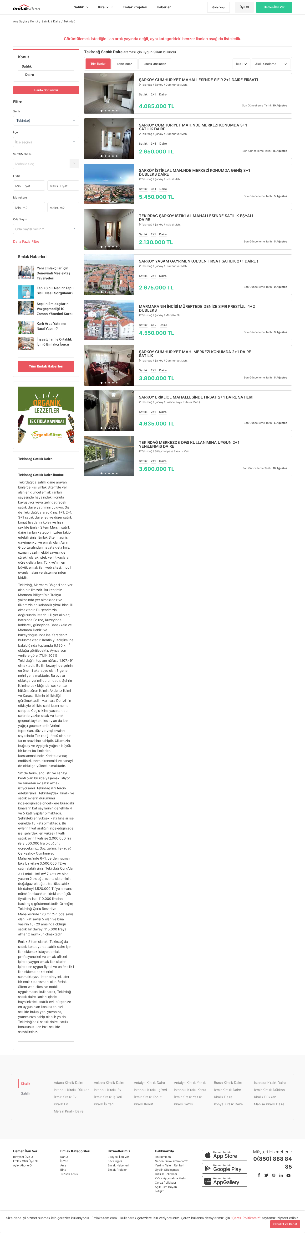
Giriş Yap (218, 7)
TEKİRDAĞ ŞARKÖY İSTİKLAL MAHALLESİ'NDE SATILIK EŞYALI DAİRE (196, 217)
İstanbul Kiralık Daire (270, 1083)
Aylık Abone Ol (22, 1165)
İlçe (15, 132)
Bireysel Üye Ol (23, 1157)
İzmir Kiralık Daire (227, 1090)
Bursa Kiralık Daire (228, 1083)
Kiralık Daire (223, 1097)
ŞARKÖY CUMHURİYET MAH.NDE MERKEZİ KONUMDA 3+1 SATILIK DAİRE (193, 127)
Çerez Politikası (165, 1182)
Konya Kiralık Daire (228, 1104)
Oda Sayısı (20, 219)
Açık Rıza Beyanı (166, 1187)
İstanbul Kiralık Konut (190, 1090)
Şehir (16, 111)
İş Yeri (64, 1161)
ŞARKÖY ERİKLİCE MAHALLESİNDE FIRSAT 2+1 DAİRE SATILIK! (196, 397)
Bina (63, 1169)
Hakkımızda (163, 1157)
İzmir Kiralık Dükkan (269, 1090)
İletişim (159, 1191)
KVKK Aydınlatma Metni (170, 1178)
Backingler (115, 1161)
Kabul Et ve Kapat (285, 1224)
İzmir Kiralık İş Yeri (108, 1097)
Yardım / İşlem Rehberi (169, 1165)
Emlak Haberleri (118, 1165)
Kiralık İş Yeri (103, 1104)
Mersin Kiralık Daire (68, 1111)
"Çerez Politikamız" (246, 1218)
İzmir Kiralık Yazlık (188, 1097)
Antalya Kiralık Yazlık (190, 1083)
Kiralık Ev (61, 1104)
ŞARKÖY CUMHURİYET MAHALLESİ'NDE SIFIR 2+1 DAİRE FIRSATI (198, 80)
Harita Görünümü (46, 90)
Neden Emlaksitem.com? (171, 1161)
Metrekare (20, 197)
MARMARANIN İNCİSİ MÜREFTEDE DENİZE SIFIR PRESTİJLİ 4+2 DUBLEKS (197, 308)
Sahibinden (124, 64)
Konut (23, 56)
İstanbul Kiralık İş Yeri (150, 1090)
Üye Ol (244, 7)
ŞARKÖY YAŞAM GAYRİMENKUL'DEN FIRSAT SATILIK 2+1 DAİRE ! (198, 261)
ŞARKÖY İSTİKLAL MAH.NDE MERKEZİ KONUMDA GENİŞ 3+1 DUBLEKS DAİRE (194, 172)
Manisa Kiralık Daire (269, 1104)
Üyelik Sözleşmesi (167, 1169)
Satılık (27, 66)
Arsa (63, 1165)
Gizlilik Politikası (166, 1174)
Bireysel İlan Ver (118, 1157)
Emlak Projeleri (117, 1169)
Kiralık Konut (143, 1104)
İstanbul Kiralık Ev (107, 1090)
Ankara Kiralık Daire (109, 1083)
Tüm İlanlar (98, 63)
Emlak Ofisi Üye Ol (25, 1161)
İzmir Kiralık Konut (148, 1097)
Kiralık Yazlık (183, 1104)
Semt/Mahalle (22, 154)
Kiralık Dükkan (265, 1097)
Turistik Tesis (69, 1174)
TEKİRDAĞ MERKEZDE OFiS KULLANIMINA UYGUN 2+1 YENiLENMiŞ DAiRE (189, 444)
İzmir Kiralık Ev (65, 1097)
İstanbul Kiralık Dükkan (71, 1090)
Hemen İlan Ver (274, 7)
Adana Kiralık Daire (68, 1083)
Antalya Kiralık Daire (149, 1083)
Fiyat (16, 176)
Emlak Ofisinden (155, 64)
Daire (29, 75)
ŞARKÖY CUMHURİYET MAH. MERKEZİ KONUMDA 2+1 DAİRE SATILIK (195, 353)
